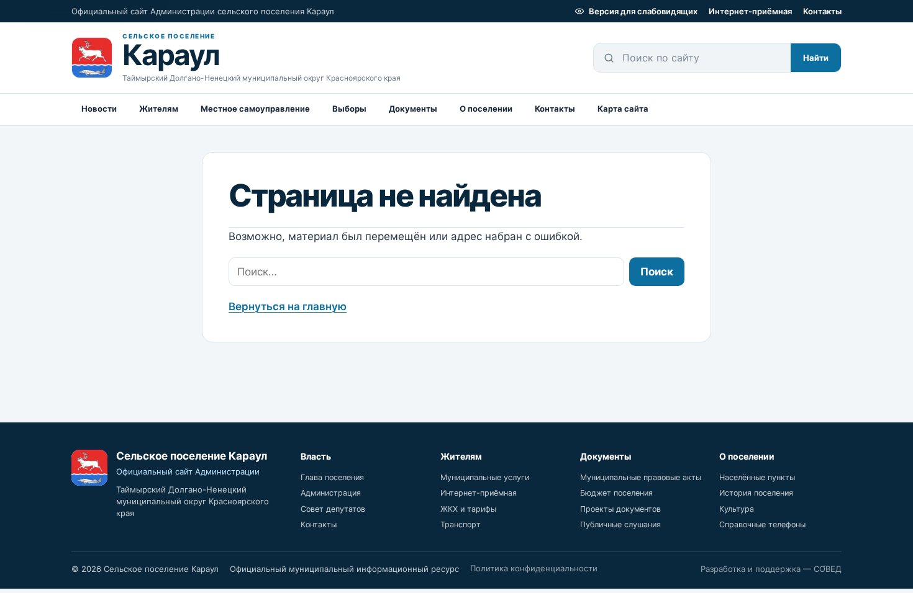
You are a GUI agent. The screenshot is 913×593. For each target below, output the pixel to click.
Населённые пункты (757, 477)
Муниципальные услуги (484, 477)
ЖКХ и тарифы (468, 509)
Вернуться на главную (288, 306)
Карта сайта (622, 109)
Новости (99, 109)
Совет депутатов (333, 509)
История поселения (756, 492)
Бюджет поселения (616, 492)
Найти (816, 58)
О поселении (486, 109)
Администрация (331, 492)
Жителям (158, 109)
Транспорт (460, 524)
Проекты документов (620, 509)
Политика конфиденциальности (533, 568)
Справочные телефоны (762, 524)
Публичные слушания (620, 524)
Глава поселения (332, 477)
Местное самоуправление (255, 109)
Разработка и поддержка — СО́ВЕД (771, 569)
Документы (413, 109)
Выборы (349, 109)
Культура (736, 509)
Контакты (822, 11)
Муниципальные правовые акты (640, 477)
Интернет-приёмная (750, 11)
